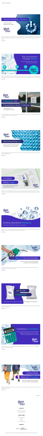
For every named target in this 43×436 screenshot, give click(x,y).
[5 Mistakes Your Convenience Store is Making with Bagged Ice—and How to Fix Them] (20, 102)
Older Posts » (38, 395)
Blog (21, 420)
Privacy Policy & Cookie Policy (32, 432)
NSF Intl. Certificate (21, 421)
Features (21, 418)
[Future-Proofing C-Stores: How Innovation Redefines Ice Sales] (20, 24)
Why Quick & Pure (21, 417)
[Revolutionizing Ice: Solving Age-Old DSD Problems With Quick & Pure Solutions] (20, 140)
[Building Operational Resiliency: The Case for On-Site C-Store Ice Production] (20, 216)
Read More (3, 40)
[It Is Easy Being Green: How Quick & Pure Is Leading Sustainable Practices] (20, 178)
